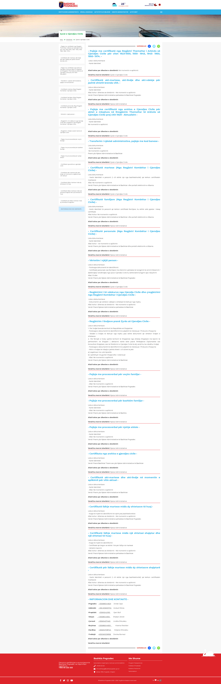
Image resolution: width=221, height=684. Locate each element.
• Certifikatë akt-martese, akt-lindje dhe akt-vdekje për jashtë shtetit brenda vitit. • (70, 59)
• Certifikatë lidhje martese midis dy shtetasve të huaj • (70, 183)
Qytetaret (134, 12)
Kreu (61, 39)
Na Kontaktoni (133, 671)
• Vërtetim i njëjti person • (67, 114)
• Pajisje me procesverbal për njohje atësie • (70, 156)
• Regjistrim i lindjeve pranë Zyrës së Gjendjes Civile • (71, 131)
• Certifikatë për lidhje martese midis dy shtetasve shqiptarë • (71, 201)
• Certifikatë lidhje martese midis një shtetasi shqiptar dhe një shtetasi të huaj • (71, 192)
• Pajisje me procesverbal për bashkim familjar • (71, 148)
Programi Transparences (135, 663)
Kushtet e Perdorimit (134, 668)
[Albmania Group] (159, 680)
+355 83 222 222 (100, 665)
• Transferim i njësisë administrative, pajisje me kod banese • (70, 81)
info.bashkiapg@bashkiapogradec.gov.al (107, 668)
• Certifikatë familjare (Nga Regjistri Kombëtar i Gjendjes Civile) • (70, 98)
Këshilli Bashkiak (86, 12)
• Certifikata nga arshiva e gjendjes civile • (70, 165)
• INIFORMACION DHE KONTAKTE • (71, 209)
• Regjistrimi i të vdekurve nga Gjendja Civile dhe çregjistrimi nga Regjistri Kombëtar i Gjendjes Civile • (71, 122)
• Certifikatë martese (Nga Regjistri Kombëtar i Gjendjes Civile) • (70, 90)
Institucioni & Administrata (69, 12)
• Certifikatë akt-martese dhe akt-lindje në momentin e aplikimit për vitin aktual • (70, 174)
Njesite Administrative (120, 12)
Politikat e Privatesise (135, 665)
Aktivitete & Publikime (102, 12)
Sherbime (69, 39)
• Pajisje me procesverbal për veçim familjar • (70, 140)
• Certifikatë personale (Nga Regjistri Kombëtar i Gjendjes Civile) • (71, 106)
